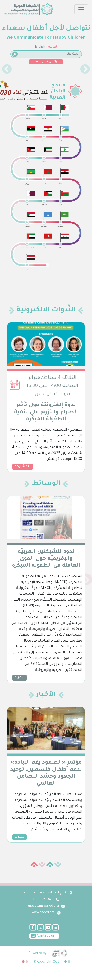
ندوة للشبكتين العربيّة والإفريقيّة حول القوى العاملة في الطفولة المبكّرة (46, 559)
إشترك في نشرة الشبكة (46, 61)
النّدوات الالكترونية (46, 310)
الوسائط (46, 484)
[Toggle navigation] (81, 9)
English (40, 47)
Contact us (45, 936)
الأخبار (46, 695)
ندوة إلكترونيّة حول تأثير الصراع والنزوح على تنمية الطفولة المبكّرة (46, 413)
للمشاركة (23, 467)
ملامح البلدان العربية (57, 91)
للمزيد (19, 678)
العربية (53, 47)
